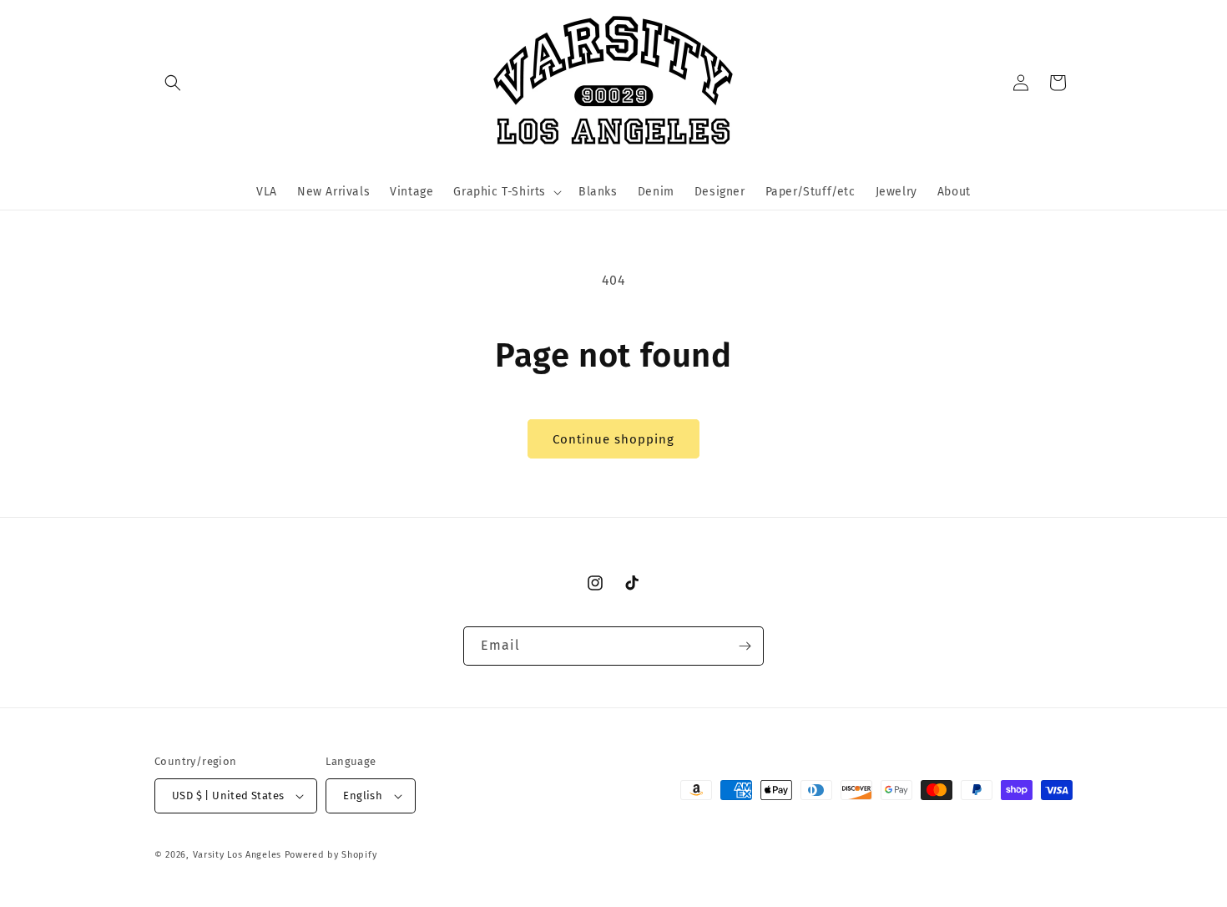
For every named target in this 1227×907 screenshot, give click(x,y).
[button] (172, 82)
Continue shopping (613, 439)
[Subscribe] (744, 646)
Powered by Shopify (331, 854)
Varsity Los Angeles (237, 854)
